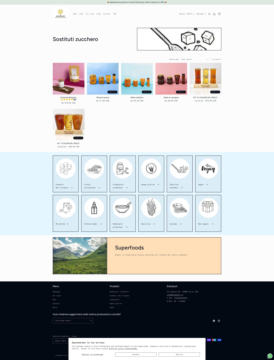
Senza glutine (148, 184)
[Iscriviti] (90, 320)
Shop (55, 299)
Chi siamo (57, 296)
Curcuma (174, 224)
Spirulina (146, 224)
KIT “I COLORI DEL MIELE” (68, 143)
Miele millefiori (137, 97)
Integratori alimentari (118, 186)
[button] (209, 13)
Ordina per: (174, 59)
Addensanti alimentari (118, 225)
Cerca (55, 307)
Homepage (56, 292)
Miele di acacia (102, 97)
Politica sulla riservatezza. (123, 348)
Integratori (115, 299)
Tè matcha (60, 224)
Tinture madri (91, 224)
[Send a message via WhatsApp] (270, 356)
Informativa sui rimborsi (64, 355)
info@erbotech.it (175, 295)
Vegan (201, 184)
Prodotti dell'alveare (62, 186)
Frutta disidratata (90, 186)
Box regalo (204, 224)
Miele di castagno (171, 97)
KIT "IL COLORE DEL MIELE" (205, 97)
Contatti (56, 303)
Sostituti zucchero (174, 186)
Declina (179, 354)
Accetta (136, 354)
